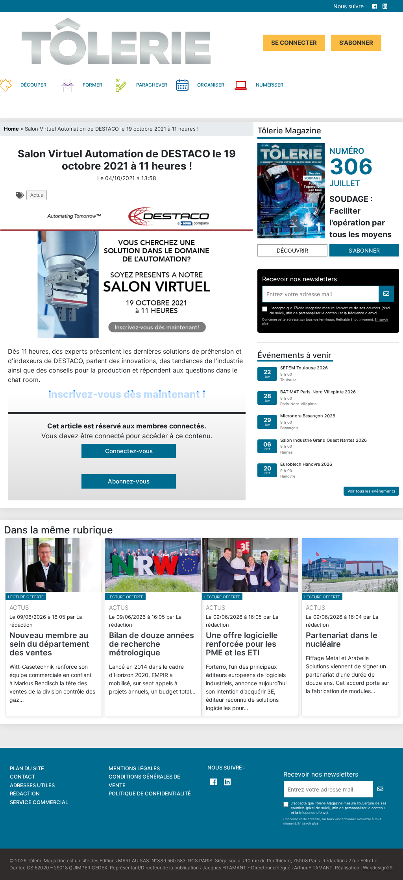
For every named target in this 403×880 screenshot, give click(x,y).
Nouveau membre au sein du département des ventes (49, 644)
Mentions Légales (134, 768)
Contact (22, 776)
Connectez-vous (129, 451)
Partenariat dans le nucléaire (341, 640)
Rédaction (25, 793)
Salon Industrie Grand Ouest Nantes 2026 (323, 440)
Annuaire (334, 84)
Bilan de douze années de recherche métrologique (151, 644)
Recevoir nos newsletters (299, 279)
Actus (36, 195)
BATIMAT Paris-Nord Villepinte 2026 (318, 392)
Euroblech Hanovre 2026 (306, 464)
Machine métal (68, 107)
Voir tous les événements (371, 491)
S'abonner (356, 42)
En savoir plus (308, 823)
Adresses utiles (32, 785)
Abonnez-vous (129, 481)
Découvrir (292, 250)
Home (11, 128)
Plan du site (27, 768)
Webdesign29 (377, 868)
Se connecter (294, 42)
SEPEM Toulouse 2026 (304, 368)
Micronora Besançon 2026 (307, 416)
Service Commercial (39, 802)
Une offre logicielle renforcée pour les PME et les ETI (242, 644)
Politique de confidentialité (150, 793)
